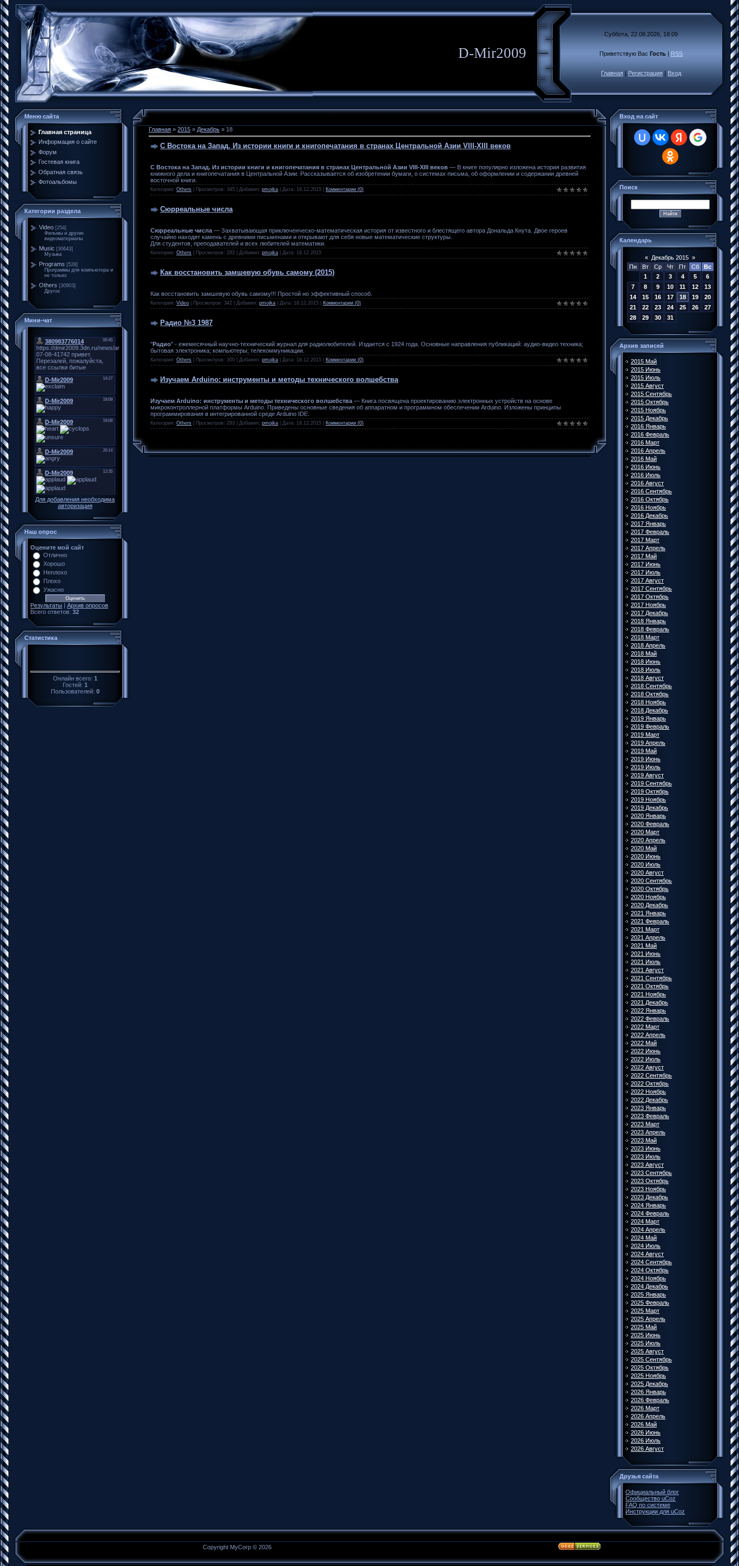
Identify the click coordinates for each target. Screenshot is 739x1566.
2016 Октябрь (650, 499)
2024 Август (647, 1254)
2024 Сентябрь (651, 1262)
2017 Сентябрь (651, 588)
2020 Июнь (646, 856)
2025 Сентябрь (651, 1359)
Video (46, 227)
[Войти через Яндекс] (679, 137)
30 (658, 317)
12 (695, 286)
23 (658, 307)
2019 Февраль (650, 726)
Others (48, 285)
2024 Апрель (648, 1229)
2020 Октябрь (650, 889)
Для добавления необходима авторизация (75, 502)
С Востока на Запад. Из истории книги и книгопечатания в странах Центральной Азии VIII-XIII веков (335, 146)
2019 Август (647, 775)
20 (707, 297)
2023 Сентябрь (651, 1172)
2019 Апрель (648, 742)
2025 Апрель (648, 1319)
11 (682, 286)
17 (670, 297)
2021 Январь (648, 913)
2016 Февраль (650, 434)
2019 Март (645, 734)
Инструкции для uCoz (655, 1511)
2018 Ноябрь (648, 702)
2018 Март (645, 637)
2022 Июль (646, 1059)
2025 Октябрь (650, 1367)
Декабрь (208, 129)
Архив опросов (87, 605)
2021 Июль (646, 962)
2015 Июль (646, 377)
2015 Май (644, 361)
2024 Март (645, 1221)
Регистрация (645, 73)
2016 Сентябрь (651, 491)
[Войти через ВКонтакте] (660, 137)
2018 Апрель (648, 645)
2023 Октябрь (650, 1181)
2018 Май (644, 653)
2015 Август (647, 385)
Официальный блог (652, 1492)
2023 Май (644, 1140)
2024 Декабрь (649, 1286)
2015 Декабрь (649, 418)
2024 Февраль (650, 1213)
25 (682, 307)
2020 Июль (646, 864)
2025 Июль (646, 1343)
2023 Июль (646, 1156)
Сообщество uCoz (650, 1498)
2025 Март (645, 1310)
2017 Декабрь (649, 613)
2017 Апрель (648, 548)
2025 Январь (648, 1294)
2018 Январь (648, 621)
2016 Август (647, 483)
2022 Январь (648, 1010)
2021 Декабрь (649, 1002)
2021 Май (644, 945)
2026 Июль (646, 1440)
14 (633, 297)
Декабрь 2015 (670, 257)
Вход (674, 73)
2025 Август (647, 1351)
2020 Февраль (650, 824)
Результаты (46, 605)
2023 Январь (648, 1108)
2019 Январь (648, 718)
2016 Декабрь (649, 515)
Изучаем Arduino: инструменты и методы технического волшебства (279, 379)
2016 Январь (648, 426)
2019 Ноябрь (648, 799)
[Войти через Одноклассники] (670, 156)
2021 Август (647, 970)
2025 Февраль (650, 1302)
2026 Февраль (650, 1400)
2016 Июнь (646, 467)
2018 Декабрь (649, 710)
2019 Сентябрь (651, 783)
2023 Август (647, 1164)
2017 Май (644, 556)
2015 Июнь (646, 369)
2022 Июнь (646, 1051)
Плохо (52, 581)
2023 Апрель (648, 1132)
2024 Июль (646, 1246)
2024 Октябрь (650, 1270)
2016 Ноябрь (648, 507)
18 (682, 297)
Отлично (55, 555)
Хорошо (54, 563)
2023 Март (645, 1124)
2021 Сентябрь (651, 978)
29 (645, 317)
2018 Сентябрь (651, 686)
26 (695, 307)
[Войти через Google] (698, 137)
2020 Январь (648, 815)
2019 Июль (646, 767)
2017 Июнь (646, 564)
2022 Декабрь (649, 1099)
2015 (183, 129)
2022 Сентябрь (651, 1075)
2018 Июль (646, 669)
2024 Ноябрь (648, 1278)
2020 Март (645, 832)
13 (707, 286)
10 (670, 286)
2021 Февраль (650, 921)
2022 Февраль (650, 1018)
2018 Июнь (646, 661)
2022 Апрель (648, 1035)
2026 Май (644, 1424)
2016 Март (645, 442)
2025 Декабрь (649, 1383)
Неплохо (55, 572)
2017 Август (647, 580)
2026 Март (645, 1408)
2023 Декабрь (649, 1197)
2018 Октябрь (650, 694)
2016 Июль (646, 475)
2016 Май (644, 458)
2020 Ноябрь (648, 897)
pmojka (270, 189)
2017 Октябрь (650, 596)
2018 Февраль (650, 629)
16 (658, 297)
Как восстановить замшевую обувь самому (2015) (247, 272)
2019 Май (644, 751)
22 (645, 307)
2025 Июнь (646, 1335)
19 (695, 297)
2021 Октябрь (650, 986)
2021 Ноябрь (648, 994)
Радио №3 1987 (186, 323)
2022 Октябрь (650, 1083)
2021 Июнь (646, 953)
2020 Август (647, 872)
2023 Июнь (646, 1148)
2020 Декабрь (649, 905)
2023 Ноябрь (648, 1189)
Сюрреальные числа (196, 209)
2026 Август (647, 1448)
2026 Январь (648, 1392)
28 (633, 317)
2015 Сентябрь (651, 394)
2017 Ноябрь (648, 605)
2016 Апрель (648, 450)
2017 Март (645, 540)
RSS (677, 53)
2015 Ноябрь (648, 410)
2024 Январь (648, 1205)
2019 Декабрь (649, 807)
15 (645, 297)
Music (47, 248)
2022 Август (647, 1067)
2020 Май (644, 848)
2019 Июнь (646, 759)
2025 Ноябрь (648, 1375)
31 (670, 317)
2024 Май (644, 1237)
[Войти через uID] (642, 137)
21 (633, 307)
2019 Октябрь (650, 791)
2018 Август (647, 678)
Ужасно (53, 589)
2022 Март (645, 1026)
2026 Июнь (646, 1432)
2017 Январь (648, 523)
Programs (52, 264)
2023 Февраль (650, 1116)
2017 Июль (646, 572)
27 (707, 307)
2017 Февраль (650, 531)
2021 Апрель (648, 937)
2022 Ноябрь (648, 1091)
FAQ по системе (647, 1505)
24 (670, 307)
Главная (612, 73)
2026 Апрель (648, 1416)
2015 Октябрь (650, 402)
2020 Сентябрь (651, 880)
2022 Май (644, 1043)
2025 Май (644, 1327)
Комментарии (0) (345, 189)
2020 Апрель (648, 840)
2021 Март (645, 929)
